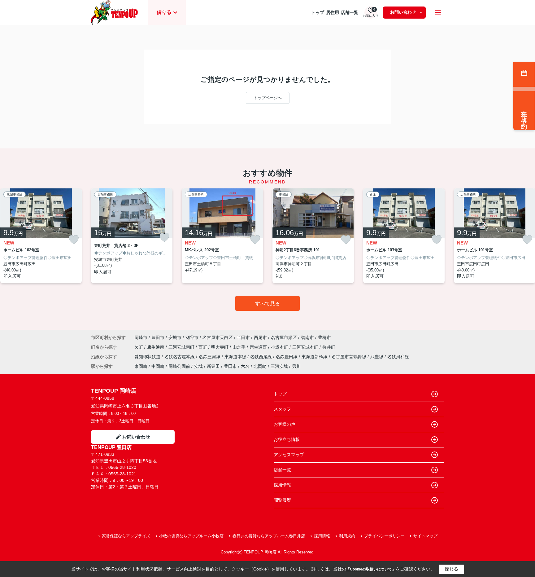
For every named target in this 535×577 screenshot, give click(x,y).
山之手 (240, 347)
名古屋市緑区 (284, 337)
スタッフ (282, 409)
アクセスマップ (289, 454)
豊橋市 (324, 337)
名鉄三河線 (210, 356)
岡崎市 (140, 337)
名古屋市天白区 (217, 337)
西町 (203, 347)
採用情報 (282, 484)
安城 (198, 366)
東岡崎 (140, 366)
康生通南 (156, 347)
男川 (296, 366)
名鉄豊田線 (287, 356)
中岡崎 (157, 366)
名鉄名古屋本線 (180, 356)
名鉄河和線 (398, 356)
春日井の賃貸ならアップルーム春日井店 (269, 536)
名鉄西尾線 (261, 356)
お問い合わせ (403, 12)
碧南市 (307, 337)
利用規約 (347, 536)
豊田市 (157, 337)
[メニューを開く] (438, 13)
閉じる (451, 568)
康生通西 (259, 347)
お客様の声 (284, 424)
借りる (164, 12)
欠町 (139, 347)
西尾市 (260, 337)
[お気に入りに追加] (74, 240)
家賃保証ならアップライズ (126, 536)
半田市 (243, 337)
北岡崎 (260, 366)
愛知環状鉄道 (148, 356)
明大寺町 (220, 347)
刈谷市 (191, 337)
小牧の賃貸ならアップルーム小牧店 (191, 536)
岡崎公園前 (179, 366)
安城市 (174, 337)
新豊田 (213, 366)
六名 (245, 366)
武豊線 (377, 356)
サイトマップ (425, 536)
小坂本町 (280, 347)
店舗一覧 (349, 12)
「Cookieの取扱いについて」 (371, 569)
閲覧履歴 (282, 500)
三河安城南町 (182, 347)
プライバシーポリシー (384, 536)
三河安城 (279, 366)
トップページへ (268, 97)
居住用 (332, 12)
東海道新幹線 (315, 356)
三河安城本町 (306, 347)
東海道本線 (235, 356)
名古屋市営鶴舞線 (350, 356)
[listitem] (131, 236)
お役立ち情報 (287, 439)
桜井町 (328, 347)
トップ (317, 12)
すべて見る (267, 303)
